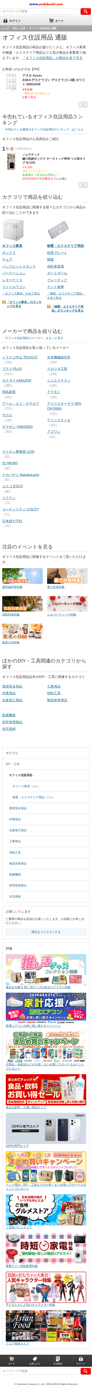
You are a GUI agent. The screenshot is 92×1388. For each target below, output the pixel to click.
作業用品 (9, 693)
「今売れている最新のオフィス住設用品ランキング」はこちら (43, 129)
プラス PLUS (12, 369)
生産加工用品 (12, 700)
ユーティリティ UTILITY (20, 509)
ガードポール (57, 273)
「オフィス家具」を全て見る (21, 293)
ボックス (9, 253)
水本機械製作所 (59, 357)
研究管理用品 (12, 722)
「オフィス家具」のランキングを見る (24, 304)
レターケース (12, 280)
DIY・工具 (12, 764)
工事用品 (54, 686)
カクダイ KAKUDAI (16, 380)
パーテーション (14, 273)
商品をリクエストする (46, 932)
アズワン (54, 431)
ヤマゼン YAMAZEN (17, 427)
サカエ (7, 415)
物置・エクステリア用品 (28, 797)
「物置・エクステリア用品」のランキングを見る (68, 308)
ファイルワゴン (14, 287)
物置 (50, 259)
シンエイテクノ (59, 380)
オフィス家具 (21, 786)
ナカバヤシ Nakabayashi (20, 475)
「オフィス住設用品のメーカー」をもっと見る (32, 338)
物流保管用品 (57, 700)
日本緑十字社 (12, 521)
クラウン (9, 498)
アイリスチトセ (59, 420)
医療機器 (9, 715)
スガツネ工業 (57, 369)
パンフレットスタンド (19, 266)
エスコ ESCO (12, 486)
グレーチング (57, 280)
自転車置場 (55, 266)
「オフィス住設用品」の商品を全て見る (52, 58)
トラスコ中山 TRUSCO (20, 357)
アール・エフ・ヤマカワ (20, 403)
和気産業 (9, 392)
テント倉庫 (55, 287)
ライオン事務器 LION (18, 451)
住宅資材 (9, 729)
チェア (7, 259)
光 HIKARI (10, 463)
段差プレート (57, 253)
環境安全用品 (12, 686)
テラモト (54, 392)
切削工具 (54, 693)
